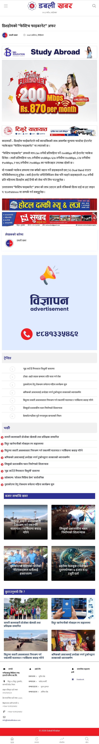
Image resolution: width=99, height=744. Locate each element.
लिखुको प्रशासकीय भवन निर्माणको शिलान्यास (42, 408)
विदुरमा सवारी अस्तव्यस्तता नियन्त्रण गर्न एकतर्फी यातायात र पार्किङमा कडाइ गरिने (58, 400)
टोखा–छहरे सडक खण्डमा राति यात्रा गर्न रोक (42, 377)
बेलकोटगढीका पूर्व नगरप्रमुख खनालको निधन (42, 416)
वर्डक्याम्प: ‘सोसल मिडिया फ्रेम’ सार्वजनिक (24, 477)
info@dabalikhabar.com (11, 720)
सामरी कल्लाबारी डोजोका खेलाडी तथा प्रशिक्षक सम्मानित (32, 437)
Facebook (80, 679)
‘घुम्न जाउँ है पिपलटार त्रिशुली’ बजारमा (39, 369)
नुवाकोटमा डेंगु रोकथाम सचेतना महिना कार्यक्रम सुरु (45, 384)
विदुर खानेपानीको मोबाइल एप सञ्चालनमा (24, 444)
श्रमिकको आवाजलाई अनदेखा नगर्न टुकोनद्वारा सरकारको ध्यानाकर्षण (52, 392)
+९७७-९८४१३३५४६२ (14, 711)
